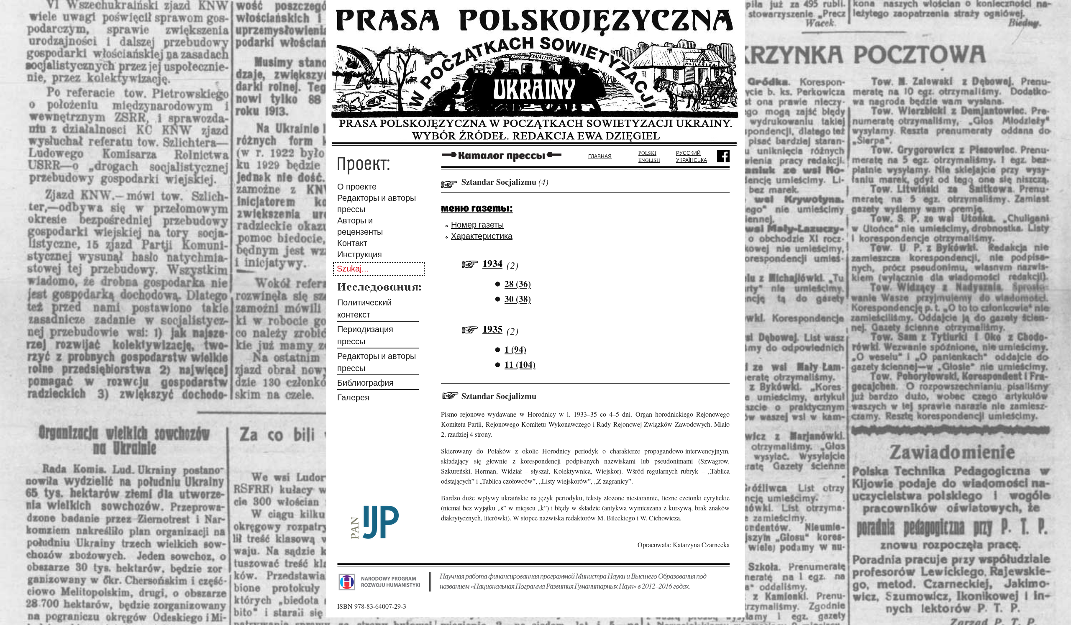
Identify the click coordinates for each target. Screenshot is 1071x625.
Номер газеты (477, 224)
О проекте (357, 186)
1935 (492, 328)
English (649, 159)
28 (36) (518, 283)
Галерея (353, 397)
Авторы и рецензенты (360, 226)
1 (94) (515, 349)
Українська (691, 159)
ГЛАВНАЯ (600, 156)
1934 (492, 263)
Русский (688, 152)
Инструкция (359, 254)
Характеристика (481, 235)
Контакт (352, 242)
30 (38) (518, 298)
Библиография (365, 382)
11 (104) (520, 364)
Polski (647, 152)
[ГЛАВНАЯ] (535, 143)
